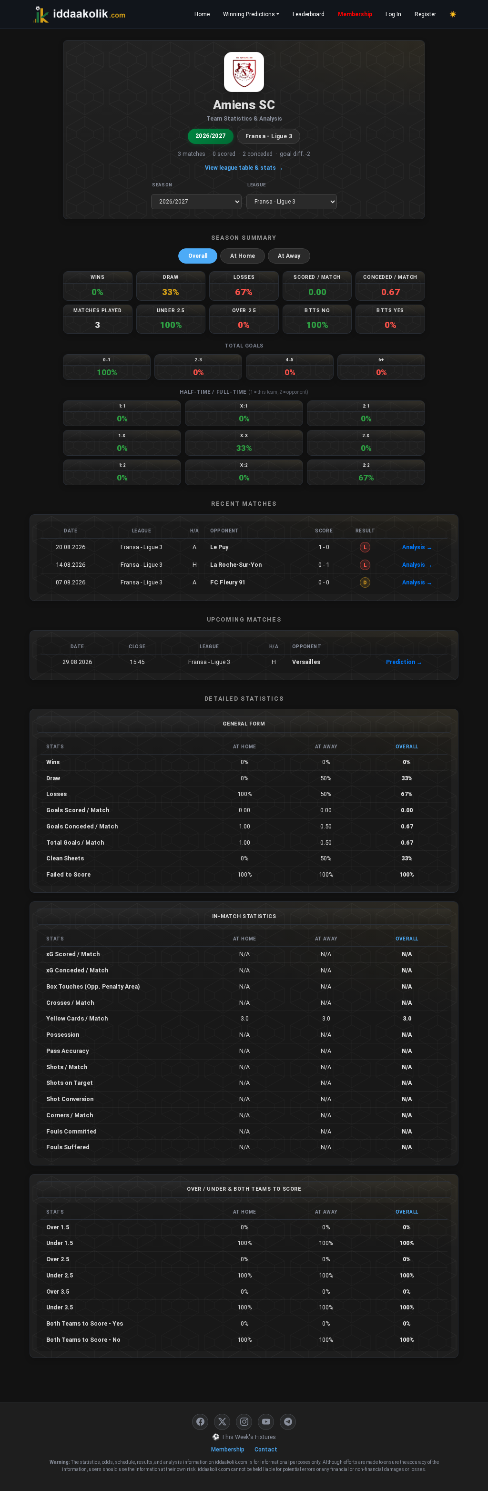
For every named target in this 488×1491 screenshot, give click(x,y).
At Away (289, 256)
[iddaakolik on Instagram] (244, 1422)
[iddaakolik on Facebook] (200, 1422)
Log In (393, 14)
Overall (197, 256)
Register (425, 14)
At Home (242, 256)
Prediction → (404, 662)
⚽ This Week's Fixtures (244, 1436)
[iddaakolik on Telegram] (288, 1422)
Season (162, 184)
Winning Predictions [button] (249, 14)
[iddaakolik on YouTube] (266, 1422)
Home (202, 14)
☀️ (453, 14)
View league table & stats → (244, 167)
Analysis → (417, 547)
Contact (265, 1449)
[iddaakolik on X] (222, 1422)
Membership (355, 14)
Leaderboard (309, 14)
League (256, 184)
